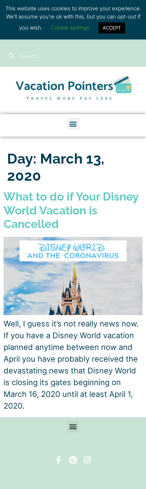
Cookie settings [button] (70, 27)
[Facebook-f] (58, 460)
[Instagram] (87, 460)
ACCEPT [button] (112, 28)
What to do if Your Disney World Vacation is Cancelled (71, 210)
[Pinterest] (73, 460)
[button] (73, 123)
